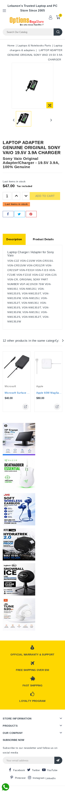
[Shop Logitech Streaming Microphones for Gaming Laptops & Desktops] (19, 579)
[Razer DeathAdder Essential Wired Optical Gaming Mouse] (19, 474)
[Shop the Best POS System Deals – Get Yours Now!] (19, 439)
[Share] (8, 214)
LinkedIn (51, 778)
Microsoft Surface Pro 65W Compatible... (30, 392)
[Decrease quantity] (26, 196)
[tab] (14, 239)
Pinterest (20, 777)
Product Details (43, 239)
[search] (58, 32)
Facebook (19, 770)
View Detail (25, 407)
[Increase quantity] (16, 196)
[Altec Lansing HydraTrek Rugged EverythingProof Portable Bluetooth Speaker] (19, 544)
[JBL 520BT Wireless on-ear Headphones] (19, 614)
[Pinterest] (31, 214)
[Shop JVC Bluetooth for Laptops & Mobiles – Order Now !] (19, 509)
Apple (39, 386)
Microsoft (10, 386)
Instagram (39, 777)
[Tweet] (19, 214)
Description (14, 239)
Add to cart (45, 195)
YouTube (52, 770)
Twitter (36, 770)
